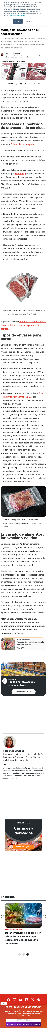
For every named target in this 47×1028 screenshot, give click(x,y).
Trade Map (20, 173)
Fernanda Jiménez (12, 54)
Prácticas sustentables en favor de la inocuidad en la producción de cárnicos (23, 325)
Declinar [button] (29, 21)
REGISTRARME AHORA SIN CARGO (23, 1024)
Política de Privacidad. (17, 15)
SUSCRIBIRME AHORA (24, 692)
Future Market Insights (22, 144)
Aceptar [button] (17, 21)
